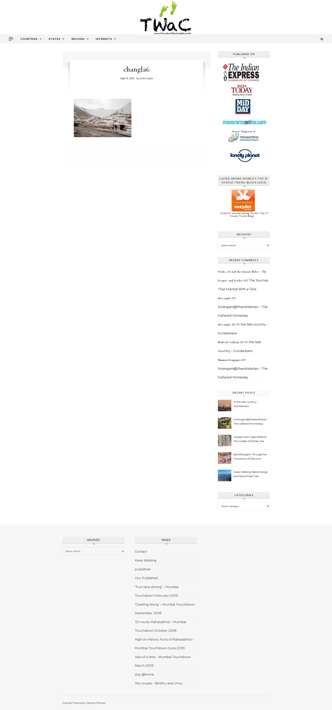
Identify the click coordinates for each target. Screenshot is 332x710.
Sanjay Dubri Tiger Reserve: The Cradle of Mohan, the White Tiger (250, 439)
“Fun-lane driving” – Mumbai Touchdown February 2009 (156, 591)
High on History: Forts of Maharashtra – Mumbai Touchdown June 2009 (164, 644)
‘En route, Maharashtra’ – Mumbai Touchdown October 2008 (160, 626)
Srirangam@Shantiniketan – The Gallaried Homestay (251, 421)
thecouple (146, 78)
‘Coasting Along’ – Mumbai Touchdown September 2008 (165, 609)
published (142, 569)
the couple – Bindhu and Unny (159, 683)
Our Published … (148, 578)
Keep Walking (145, 560)
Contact (141, 551)
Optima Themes (95, 702)
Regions (78, 38)
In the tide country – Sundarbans (246, 404)
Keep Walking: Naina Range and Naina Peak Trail (251, 474)
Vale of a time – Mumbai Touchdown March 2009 (163, 661)
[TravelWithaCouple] (166, 18)
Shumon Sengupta (229, 360)
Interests (104, 38)
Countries (29, 38)
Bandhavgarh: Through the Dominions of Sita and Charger (250, 457)
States (55, 38)
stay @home (144, 674)
